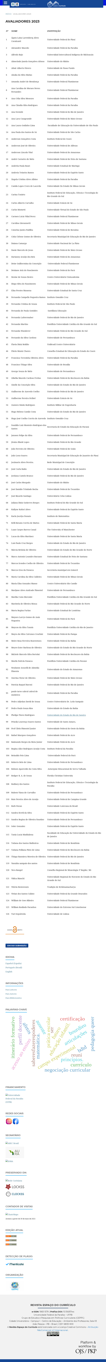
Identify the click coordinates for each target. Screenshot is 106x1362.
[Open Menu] (5, 2)
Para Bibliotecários (14, 998)
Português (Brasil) (14, 967)
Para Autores (11, 994)
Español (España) (14, 963)
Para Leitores (11, 989)
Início (8, 14)
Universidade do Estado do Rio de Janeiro (66, 715)
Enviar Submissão (16, 945)
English (9, 971)
